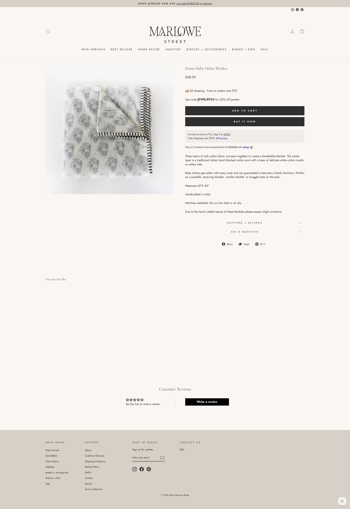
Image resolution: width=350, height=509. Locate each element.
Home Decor (149, 49)
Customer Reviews (94, 455)
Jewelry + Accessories (206, 49)
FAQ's (88, 472)
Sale (264, 49)
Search (88, 483)
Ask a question (245, 231)
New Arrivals (93, 49)
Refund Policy (92, 467)
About (88, 450)
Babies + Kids (243, 49)
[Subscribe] (162, 457)
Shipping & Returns (95, 461)
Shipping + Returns (244, 223)
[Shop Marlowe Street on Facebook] (141, 469)
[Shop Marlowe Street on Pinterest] (149, 469)
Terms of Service (93, 489)
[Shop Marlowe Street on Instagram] (134, 469)
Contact (89, 478)
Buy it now (245, 121)
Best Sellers (122, 49)
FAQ (182, 449)
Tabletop (173, 49)
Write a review (207, 402)
